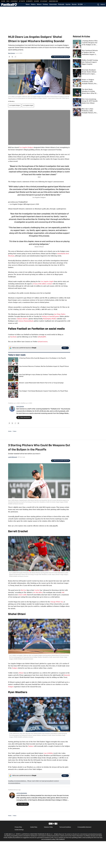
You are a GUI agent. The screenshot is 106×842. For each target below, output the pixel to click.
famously (67, 675)
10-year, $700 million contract (42, 284)
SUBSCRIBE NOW (53, 1)
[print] (18, 423)
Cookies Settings (19, 829)
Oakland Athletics (22, 319)
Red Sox (23, 590)
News (28, 4)
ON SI (7, 1)
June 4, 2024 (35, 204)
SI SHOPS (36, 1)
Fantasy (45, 4)
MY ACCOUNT (44, 1)
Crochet (37, 590)
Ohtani (21, 673)
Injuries (68, 4)
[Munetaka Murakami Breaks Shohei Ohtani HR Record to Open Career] (85, 73)
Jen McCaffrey (37, 592)
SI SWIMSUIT (14, 1)
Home (9, 431)
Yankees (31, 746)
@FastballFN (42, 337)
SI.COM (3, 1)
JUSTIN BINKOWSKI (21, 793)
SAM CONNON (20, 406)
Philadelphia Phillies (49, 319)
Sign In (103, 4)
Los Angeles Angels (28, 105)
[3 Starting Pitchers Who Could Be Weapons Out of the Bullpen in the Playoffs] (85, 44)
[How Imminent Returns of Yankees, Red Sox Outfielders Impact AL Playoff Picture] (85, 54)
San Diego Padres (59, 314)
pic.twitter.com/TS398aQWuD (18, 202)
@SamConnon (43, 341)
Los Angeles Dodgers (14, 105)
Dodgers (15, 668)
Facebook (13, 337)
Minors (39, 4)
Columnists (53, 4)
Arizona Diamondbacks (26, 321)
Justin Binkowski (12, 457)
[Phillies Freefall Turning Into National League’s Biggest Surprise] (85, 63)
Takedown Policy (48, 827)
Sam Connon (11, 53)
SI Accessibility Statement (84, 827)
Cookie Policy (33, 827)
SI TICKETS (22, 1)
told (63, 592)
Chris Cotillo (23, 595)
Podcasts (61, 4)
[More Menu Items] (85, 4)
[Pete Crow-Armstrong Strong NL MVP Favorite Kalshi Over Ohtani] (85, 102)
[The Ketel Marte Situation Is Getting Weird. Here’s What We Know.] (85, 92)
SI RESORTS (29, 1)
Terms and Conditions (65, 827)
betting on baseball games (50, 316)
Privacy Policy (18, 827)
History (33, 4)
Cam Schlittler (48, 753)
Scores (74, 4)
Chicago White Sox (56, 602)
